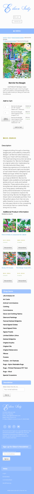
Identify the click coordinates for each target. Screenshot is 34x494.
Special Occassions (10, 375)
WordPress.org (7, 483)
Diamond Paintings (10, 317)
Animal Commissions (10, 303)
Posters (6, 357)
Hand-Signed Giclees (10, 325)
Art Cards (6, 299)
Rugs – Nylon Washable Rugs (13, 364)
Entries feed (6, 476)
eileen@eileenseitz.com (13, 415)
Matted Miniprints (9, 339)
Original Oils (7, 346)
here (15, 437)
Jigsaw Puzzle (8, 332)
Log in (4, 473)
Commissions (8, 310)
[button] (28, 45)
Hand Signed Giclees (18, 37)
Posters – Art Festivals (11, 361)
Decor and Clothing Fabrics (12, 314)
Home (5, 37)
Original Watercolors (10, 350)
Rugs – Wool (7, 371)
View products (8, 247)
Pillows (5, 353)
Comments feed (7, 480)
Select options (6, 119)
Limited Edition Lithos (11, 335)
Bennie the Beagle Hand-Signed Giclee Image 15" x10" (17, 113)
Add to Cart (18, 127)
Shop (9, 37)
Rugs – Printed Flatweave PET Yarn (15, 368)
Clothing (6, 306)
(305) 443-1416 (11, 412)
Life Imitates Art (9, 296)
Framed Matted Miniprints (12, 321)
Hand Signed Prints (10, 328)
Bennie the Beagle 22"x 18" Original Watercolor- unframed (17, 107)
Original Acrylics (8, 343)
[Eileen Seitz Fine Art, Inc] (17, 8)
